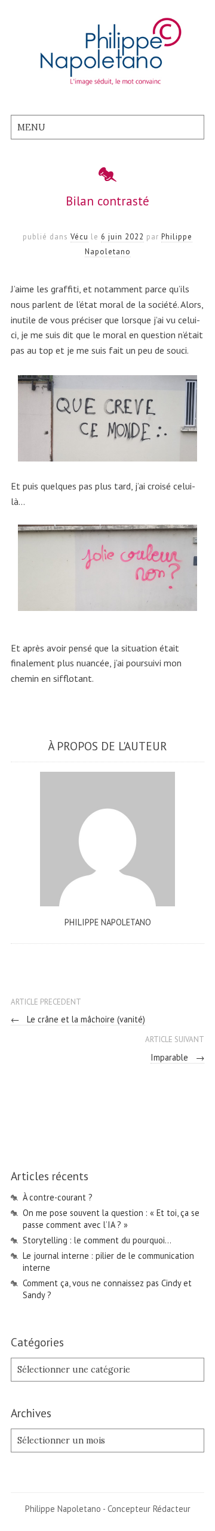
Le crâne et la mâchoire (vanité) (78, 1019)
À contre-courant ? (58, 1197)
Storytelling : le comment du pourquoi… (97, 1240)
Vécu (79, 237)
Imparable (177, 1057)
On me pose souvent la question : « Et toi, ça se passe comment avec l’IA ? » (111, 1218)
